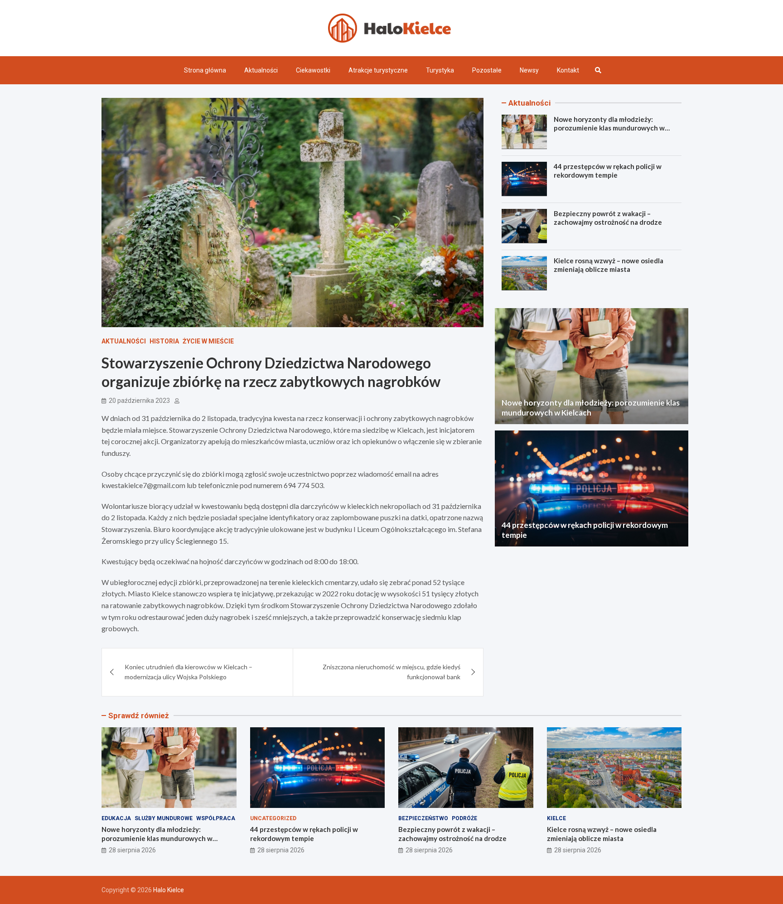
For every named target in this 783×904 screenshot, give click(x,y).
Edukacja (116, 818)
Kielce (556, 818)
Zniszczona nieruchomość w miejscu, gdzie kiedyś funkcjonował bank (391, 672)
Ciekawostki (313, 70)
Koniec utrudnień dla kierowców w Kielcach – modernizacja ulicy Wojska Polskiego (188, 672)
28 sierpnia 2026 (132, 850)
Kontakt (568, 70)
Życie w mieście (208, 341)
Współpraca (215, 818)
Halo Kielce (168, 890)
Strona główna (205, 70)
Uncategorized (273, 818)
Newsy (529, 70)
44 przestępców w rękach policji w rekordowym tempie (608, 170)
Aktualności (261, 70)
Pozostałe (487, 70)
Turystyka (440, 70)
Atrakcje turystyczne (378, 70)
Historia (164, 341)
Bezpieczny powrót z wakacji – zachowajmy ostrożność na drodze (608, 217)
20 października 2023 (139, 400)
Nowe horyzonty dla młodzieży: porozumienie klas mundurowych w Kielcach (609, 127)
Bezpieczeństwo (423, 818)
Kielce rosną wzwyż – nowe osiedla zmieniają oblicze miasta (608, 264)
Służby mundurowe (164, 818)
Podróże (464, 818)
